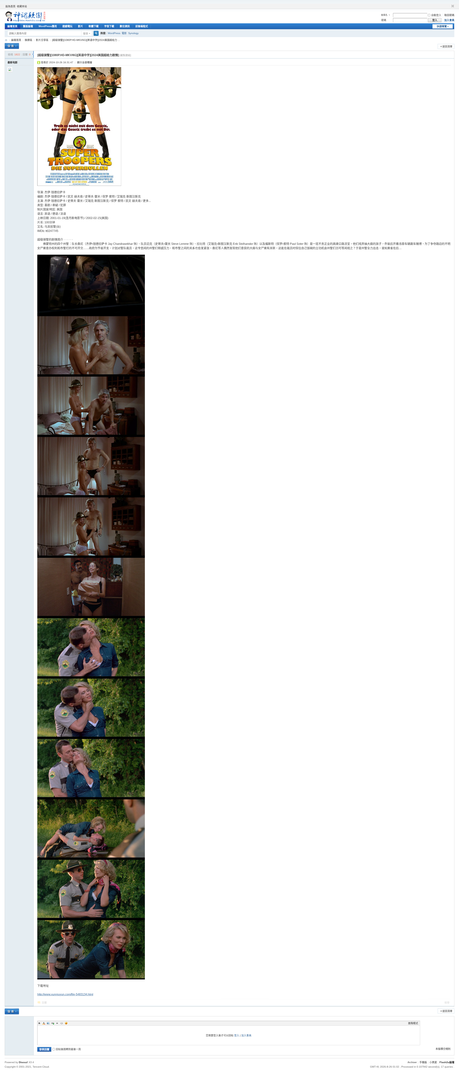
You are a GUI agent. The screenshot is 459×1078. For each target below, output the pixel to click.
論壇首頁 (12, 26)
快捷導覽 (442, 26)
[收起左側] (33, 54)
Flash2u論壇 (446, 1062)
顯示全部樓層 (84, 62)
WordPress (114, 33)
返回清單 (447, 46)
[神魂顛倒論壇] (25, 20)
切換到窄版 (452, 6)
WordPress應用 (48, 26)
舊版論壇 (28, 26)
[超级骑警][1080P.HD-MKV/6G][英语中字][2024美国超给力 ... (86, 40)
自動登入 (436, 15)
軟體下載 (94, 26)
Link (53, 1023)
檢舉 (446, 1002)
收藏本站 (22, 6)
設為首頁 (10, 6)
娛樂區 (28, 40)
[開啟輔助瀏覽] (449, 6)
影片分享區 (42, 40)
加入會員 (449, 20)
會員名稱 (384, 15)
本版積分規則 (443, 1048)
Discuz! (23, 1062)
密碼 (383, 20)
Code (61, 1023)
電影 (124, 33)
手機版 (423, 1062)
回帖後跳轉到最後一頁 (68, 1049)
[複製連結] (125, 55)
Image (48, 1023)
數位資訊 (125, 26)
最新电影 (13, 62)
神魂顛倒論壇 (6, 40)
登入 (236, 1035)
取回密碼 (449, 15)
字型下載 (109, 26)
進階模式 (413, 1023)
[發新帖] (12, 46)
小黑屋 (433, 1062)
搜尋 (85, 33)
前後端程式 (141, 26)
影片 (80, 26)
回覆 (44, 1002)
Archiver (412, 1062)
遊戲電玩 (67, 26)
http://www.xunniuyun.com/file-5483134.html (65, 994)
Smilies (66, 1023)
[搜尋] (95, 33)
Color (44, 1023)
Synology (133, 33)
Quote (57, 1023)
